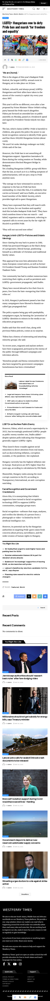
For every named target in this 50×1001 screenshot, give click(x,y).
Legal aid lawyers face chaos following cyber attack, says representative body (24, 395)
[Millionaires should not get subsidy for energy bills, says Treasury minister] (25, 700)
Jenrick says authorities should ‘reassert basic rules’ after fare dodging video (22, 677)
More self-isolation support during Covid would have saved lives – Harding (22, 800)
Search (42, 608)
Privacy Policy (30, 2)
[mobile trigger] (4, 8)
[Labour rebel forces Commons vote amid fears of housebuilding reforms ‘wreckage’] (11, 384)
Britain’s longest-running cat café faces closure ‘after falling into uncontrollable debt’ (23, 415)
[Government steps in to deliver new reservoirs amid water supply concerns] (25, 824)
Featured (15, 587)
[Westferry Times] (16, 8)
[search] (33, 9)
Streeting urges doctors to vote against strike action (24, 882)
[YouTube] (14, 964)
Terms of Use (9, 4)
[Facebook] (4, 964)
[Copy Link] (23, 60)
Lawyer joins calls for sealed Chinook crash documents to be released (23, 759)
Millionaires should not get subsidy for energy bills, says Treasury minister (24, 718)
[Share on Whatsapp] (16, 60)
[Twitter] (9, 964)
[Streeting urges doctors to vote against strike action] (25, 865)
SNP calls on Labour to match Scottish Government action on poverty (21, 402)
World (5, 18)
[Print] (27, 60)
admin (12, 67)
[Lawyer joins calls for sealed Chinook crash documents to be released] (25, 741)
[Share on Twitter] (12, 60)
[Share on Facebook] (8, 60)
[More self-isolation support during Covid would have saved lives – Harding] (25, 782)
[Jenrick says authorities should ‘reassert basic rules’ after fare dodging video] (25, 659)
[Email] (19, 60)
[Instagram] (20, 964)
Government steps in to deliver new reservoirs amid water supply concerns (21, 841)
